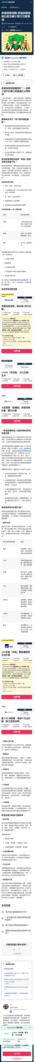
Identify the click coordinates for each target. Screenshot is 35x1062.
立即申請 (16, 1053)
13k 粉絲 (6, 75)
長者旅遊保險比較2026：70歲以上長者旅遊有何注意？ (16, 974)
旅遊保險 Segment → (16, 30)
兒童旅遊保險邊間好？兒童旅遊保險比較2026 (16, 994)
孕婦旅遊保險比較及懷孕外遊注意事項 (16, 988)
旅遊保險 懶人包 (14, 7)
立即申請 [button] (16, 351)
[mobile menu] (31, 2)
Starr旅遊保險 (19, 282)
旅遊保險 (4, 7)
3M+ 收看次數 (19, 75)
